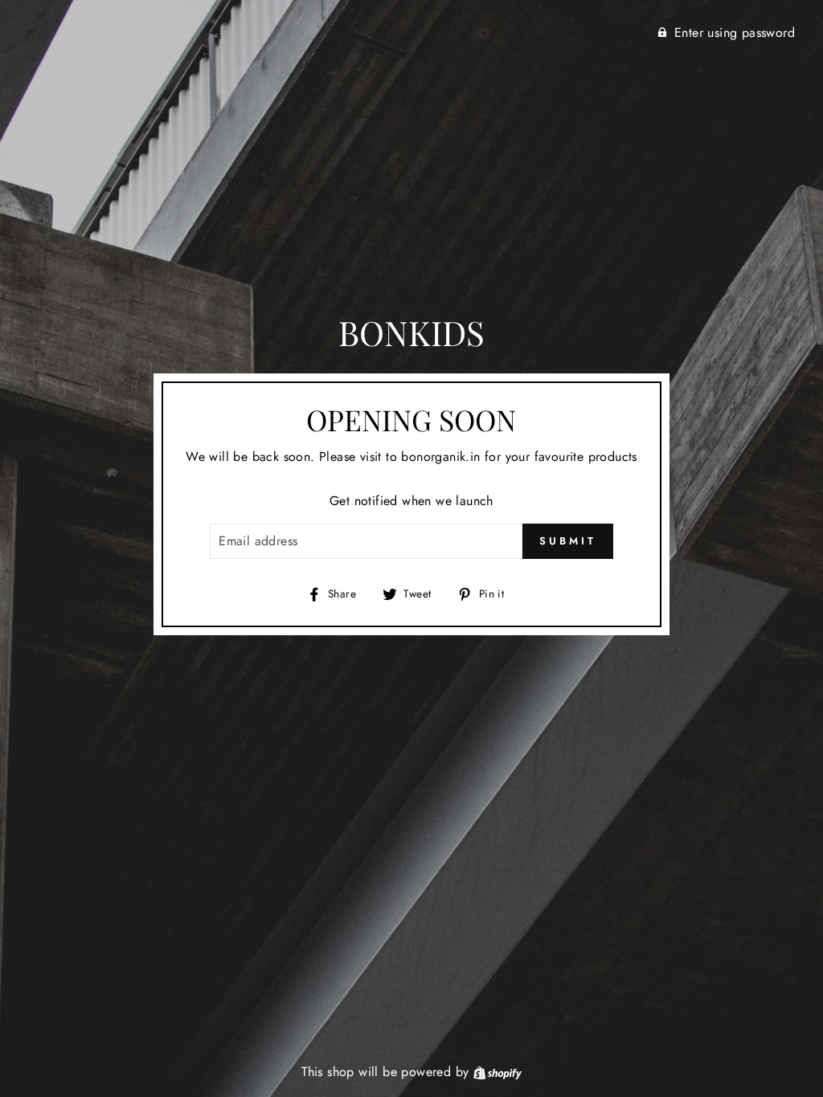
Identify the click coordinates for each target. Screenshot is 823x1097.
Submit (567, 540)
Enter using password (734, 32)
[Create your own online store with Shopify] (497, 1071)
